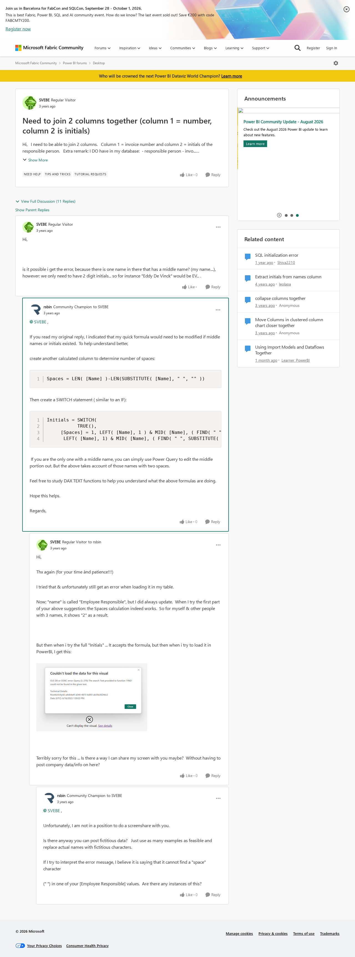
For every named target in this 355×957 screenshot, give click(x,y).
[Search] (297, 48)
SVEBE (44, 99)
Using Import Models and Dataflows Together (289, 350)
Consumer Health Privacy (87, 945)
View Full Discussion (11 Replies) (48, 201)
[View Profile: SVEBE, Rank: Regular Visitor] (29, 103)
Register (313, 47)
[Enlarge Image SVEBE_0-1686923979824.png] (91, 697)
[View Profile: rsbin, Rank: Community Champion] (35, 309)
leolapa (285, 284)
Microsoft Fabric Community (36, 63)
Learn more (231, 76)
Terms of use (304, 933)
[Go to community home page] (49, 48)
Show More (38, 160)
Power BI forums (75, 63)
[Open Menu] (336, 63)
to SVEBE (100, 306)
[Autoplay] (279, 215)
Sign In (331, 47)
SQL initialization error (276, 255)
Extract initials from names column (288, 276)
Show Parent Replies (32, 209)
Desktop (99, 63)
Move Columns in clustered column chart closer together (289, 322)
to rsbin (94, 541)
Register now (18, 29)
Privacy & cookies (273, 933)
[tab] (286, 215)
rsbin (48, 306)
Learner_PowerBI (296, 360)
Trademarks (329, 933)
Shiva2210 (286, 262)
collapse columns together (280, 298)
